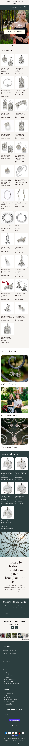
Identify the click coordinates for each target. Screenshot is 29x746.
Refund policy (13, 740)
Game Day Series (8, 415)
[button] (3, 7)
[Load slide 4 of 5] (17, 46)
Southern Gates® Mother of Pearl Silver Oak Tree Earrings (20, 157)
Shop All (8, 673)
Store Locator (10, 681)
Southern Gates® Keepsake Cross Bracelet (6, 92)
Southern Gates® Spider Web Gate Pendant (6, 338)
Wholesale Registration (13, 683)
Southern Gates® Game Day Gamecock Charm (6, 498)
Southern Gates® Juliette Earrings (6, 113)
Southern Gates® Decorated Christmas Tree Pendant (20, 272)
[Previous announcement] (2, 2)
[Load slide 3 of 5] (14, 46)
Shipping (9, 697)
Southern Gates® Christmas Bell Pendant (6, 271)
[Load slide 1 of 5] (10, 46)
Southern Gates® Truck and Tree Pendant (20, 248)
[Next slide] (21, 45)
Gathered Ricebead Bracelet (7, 203)
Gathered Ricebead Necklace (20, 203)
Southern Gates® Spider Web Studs (20, 316)
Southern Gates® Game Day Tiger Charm (6, 522)
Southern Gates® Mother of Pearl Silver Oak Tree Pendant (6, 181)
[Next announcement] (26, 2)
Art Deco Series (7, 384)
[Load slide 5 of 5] (19, 46)
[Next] (27, 635)
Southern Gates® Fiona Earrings (6, 155)
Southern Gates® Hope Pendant (6, 248)
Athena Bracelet (6, 226)
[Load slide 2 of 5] (12, 46)
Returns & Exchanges (12, 699)
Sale (7, 677)
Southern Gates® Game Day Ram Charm (20, 498)
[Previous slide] (7, 45)
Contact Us (9, 693)
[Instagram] (16, 627)
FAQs (8, 695)
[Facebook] (12, 627)
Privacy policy (21, 740)
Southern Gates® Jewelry (14, 738)
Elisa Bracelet (19, 226)
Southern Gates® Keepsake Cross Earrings (6, 69)
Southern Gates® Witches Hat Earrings (20, 295)
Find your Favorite (14, 29)
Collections (9, 675)
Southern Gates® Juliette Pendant (20, 91)
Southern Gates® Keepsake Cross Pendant (20, 69)
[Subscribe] (24, 613)
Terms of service (11, 743)
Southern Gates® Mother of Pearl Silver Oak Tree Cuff (21, 180)
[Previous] (2, 635)
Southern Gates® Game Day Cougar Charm (20, 473)
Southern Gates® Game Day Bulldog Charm (6, 473)
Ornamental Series (9, 447)
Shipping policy (19, 743)
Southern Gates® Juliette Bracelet (20, 113)
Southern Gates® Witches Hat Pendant (7, 316)
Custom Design (10, 679)
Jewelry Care (10, 701)
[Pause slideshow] (27, 45)
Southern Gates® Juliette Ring (6, 134)
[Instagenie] (25, 639)
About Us (9, 703)
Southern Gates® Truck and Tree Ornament (6, 295)
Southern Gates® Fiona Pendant (20, 134)
